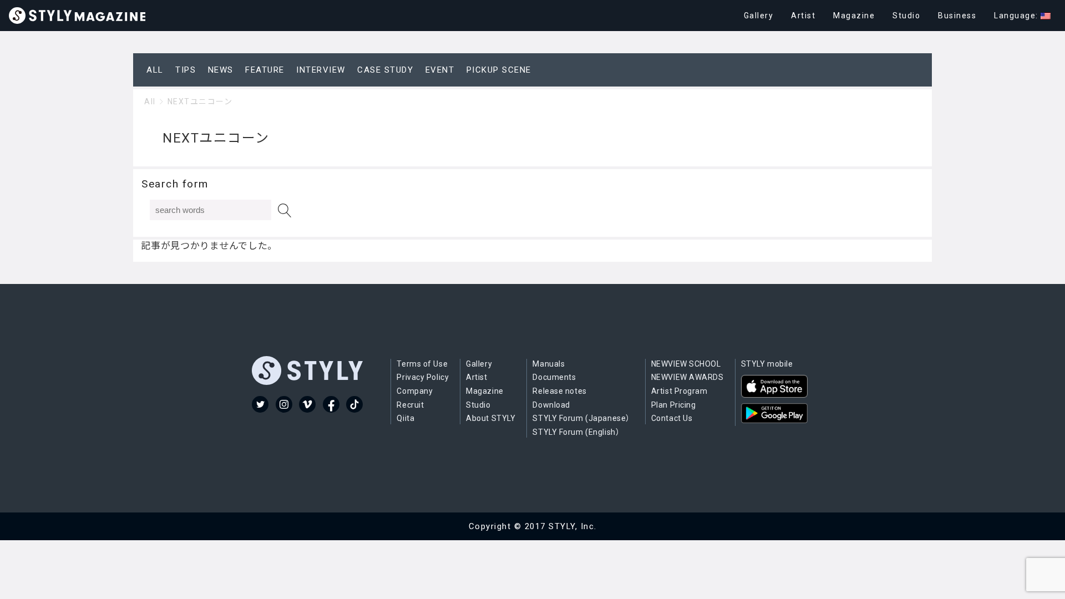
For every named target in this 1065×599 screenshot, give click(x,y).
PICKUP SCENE (498, 70)
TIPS (185, 70)
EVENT (440, 70)
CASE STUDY (385, 70)
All (150, 101)
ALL (155, 70)
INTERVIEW (321, 70)
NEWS (221, 70)
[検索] (285, 210)
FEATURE (265, 70)
